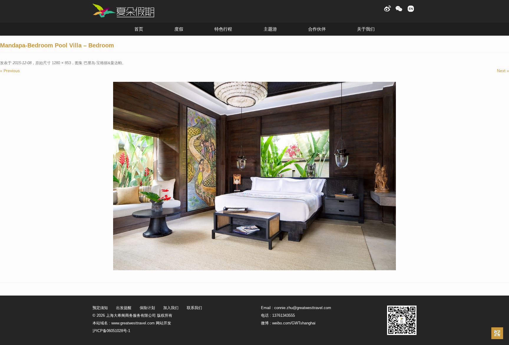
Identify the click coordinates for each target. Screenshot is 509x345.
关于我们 (366, 28)
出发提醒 (123, 308)
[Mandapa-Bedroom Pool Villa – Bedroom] (254, 176)
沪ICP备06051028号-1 (111, 331)
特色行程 (223, 28)
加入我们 (171, 308)
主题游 (270, 28)
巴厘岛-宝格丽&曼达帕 (103, 63)
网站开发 (163, 323)
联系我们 (194, 308)
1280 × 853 (61, 63)
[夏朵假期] (123, 10)
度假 (178, 28)
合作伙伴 (317, 28)
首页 (138, 28)
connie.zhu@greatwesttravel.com (302, 308)
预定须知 (100, 308)
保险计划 (147, 308)
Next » (503, 70)
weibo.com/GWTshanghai (293, 323)
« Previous (10, 70)
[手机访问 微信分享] (497, 333)
